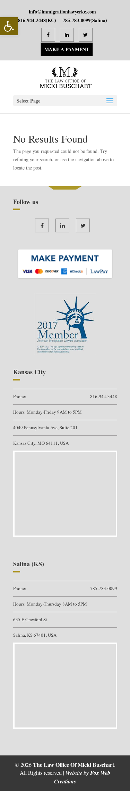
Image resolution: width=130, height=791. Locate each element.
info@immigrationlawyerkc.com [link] (62, 11)
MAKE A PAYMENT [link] (66, 49)
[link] (9, 26)
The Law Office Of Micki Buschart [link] (73, 765)
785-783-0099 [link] (76, 20)
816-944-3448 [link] (32, 20)
